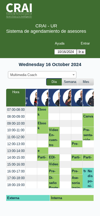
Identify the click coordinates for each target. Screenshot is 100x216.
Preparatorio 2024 (76, 172)
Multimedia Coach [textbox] (23, 75)
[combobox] (42, 74)
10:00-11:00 (15, 130)
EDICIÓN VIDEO (53, 158)
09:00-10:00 (16, 123)
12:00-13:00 (16, 144)
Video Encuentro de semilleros (53, 165)
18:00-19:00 (16, 185)
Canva (88, 116)
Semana (70, 82)
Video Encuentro (53, 137)
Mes (86, 82)
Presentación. (53, 172)
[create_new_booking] (31, 109)
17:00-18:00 (16, 178)
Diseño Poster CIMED (53, 182)
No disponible (90, 178)
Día (54, 82)
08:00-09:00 (16, 116)
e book (42, 151)
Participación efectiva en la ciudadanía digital (42, 158)
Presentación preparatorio (76, 144)
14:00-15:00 (16, 157)
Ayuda (59, 43)
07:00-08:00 (16, 110)
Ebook (42, 111)
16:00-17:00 (16, 171)
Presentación (88, 134)
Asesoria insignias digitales (77, 182)
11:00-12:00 (15, 137)
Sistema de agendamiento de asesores (46, 31)
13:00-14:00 (16, 151)
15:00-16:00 (16, 164)
